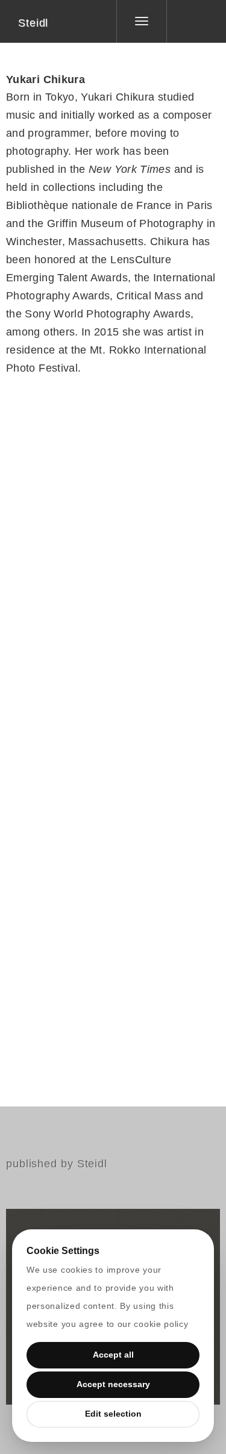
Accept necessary (113, 1384)
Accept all (113, 1354)
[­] (187, 21)
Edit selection (113, 1413)
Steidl (33, 23)
